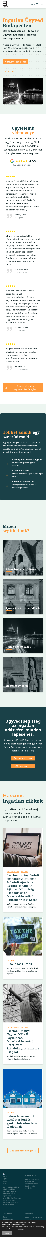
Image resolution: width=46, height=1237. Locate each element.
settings (20, 1229)
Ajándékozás (30, 1181)
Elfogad (7, 1233)
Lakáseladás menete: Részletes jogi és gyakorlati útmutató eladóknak (22, 1121)
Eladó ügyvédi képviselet (30, 1187)
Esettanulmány (13, 872)
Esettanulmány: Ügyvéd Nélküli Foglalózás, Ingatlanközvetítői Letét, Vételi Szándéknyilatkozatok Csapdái (23, 1041)
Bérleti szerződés (31, 1184)
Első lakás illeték (19, 964)
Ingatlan (24, 872)
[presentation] (22, 847)
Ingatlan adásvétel (32, 1179)
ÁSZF (5, 1217)
